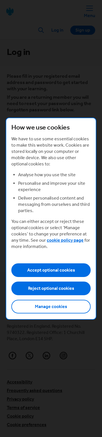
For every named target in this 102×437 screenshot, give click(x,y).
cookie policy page (65, 240)
